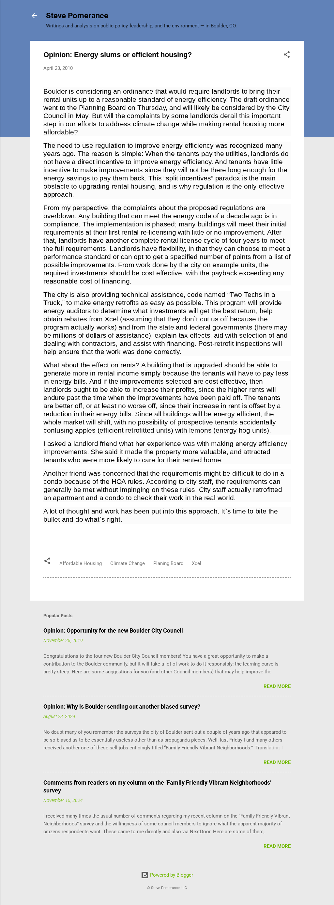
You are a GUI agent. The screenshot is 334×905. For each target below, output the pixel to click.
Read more (277, 686)
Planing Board (168, 563)
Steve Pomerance (77, 15)
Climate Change (127, 563)
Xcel (196, 563)
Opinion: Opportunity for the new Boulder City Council (113, 630)
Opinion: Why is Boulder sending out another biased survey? (121, 706)
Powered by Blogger (171, 875)
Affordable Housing (80, 563)
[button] (287, 56)
